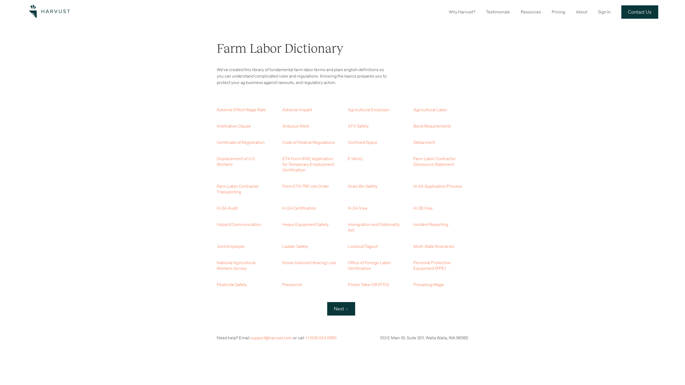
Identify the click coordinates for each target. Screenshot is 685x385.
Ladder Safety (295, 246)
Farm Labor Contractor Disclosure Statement (434, 161)
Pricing (558, 11)
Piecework (292, 284)
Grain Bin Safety (363, 186)
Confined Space (362, 142)
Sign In (604, 11)
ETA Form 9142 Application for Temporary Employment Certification (308, 164)
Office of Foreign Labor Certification (369, 265)
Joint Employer (231, 246)
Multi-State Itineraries (433, 246)
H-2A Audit (227, 208)
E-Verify (355, 158)
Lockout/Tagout (363, 246)
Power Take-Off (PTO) (368, 284)
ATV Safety (358, 126)
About (581, 11)
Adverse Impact (297, 109)
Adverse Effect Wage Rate (241, 109)
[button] (462, 11)
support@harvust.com (271, 337)
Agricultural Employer (368, 109)
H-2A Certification (299, 208)
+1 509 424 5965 (321, 337)
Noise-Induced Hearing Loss (309, 262)
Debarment (424, 142)
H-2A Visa (357, 208)
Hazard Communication (239, 224)
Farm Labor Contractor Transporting (238, 188)
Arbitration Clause (234, 126)
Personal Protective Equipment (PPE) (432, 265)
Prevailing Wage (428, 284)
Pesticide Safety (232, 284)
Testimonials (498, 11)
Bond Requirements (432, 126)
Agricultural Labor (430, 109)
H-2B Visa (422, 208)
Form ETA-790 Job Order (305, 186)
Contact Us (640, 12)
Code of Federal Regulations (308, 142)
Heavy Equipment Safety (305, 224)
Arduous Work (295, 126)
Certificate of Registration (241, 142)
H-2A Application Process (437, 186)
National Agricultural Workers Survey (236, 265)
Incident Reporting (430, 224)
